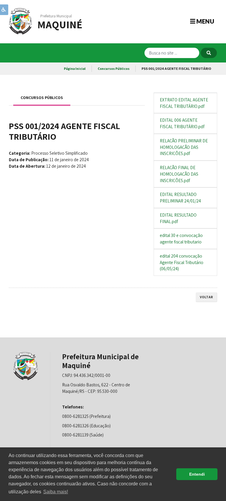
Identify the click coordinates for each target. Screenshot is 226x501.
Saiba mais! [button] (55, 491)
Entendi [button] (197, 474)
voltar (206, 297)
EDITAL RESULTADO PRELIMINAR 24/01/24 (180, 198)
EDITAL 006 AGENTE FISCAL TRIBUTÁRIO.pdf (182, 123)
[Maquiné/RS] (20, 21)
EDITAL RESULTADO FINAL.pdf (178, 218)
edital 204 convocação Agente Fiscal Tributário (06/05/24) (181, 262)
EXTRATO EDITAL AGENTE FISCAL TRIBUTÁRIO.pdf (184, 103)
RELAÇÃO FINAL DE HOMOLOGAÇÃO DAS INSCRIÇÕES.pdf (179, 174)
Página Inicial (75, 68)
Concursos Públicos (113, 68)
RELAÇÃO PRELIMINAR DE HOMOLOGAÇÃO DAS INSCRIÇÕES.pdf (184, 147)
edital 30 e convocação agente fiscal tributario (181, 239)
